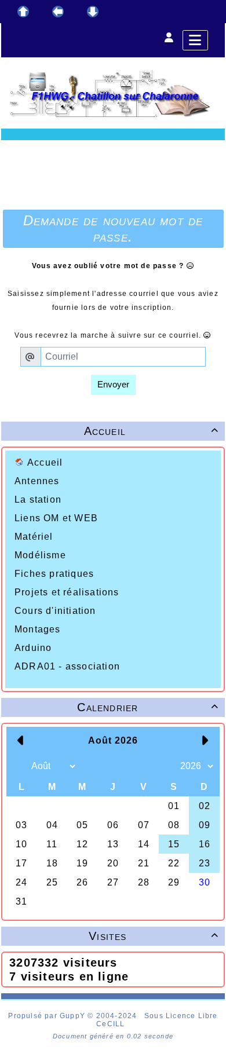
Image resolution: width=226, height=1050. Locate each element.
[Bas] (93, 11)
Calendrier (147, 707)
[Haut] (23, 11)
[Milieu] (58, 11)
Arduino (33, 648)
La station (37, 499)
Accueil (45, 462)
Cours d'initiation (55, 611)
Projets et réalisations (66, 592)
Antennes (37, 481)
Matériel (33, 537)
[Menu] (195, 40)
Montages (37, 629)
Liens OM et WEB (56, 518)
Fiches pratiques (54, 574)
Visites (153, 936)
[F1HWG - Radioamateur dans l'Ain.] (113, 93)
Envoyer (113, 384)
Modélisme (40, 555)
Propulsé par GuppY (48, 1016)
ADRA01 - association (67, 666)
